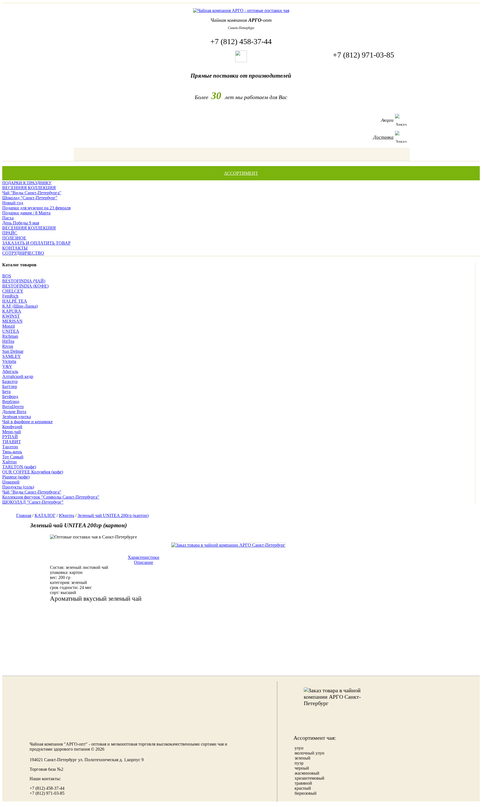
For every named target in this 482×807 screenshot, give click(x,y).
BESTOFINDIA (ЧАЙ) (23, 281)
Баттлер (9, 386)
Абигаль (10, 371)
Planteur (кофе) (16, 477)
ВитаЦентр (13, 406)
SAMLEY (11, 356)
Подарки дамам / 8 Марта (26, 212)
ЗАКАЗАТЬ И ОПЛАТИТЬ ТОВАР (36, 243)
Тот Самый (12, 456)
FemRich (10, 296)
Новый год (12, 202)
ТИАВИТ (11, 441)
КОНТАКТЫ (15, 248)
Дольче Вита (14, 411)
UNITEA (10, 331)
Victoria (9, 361)
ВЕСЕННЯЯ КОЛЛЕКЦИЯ (29, 187)
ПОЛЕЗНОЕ (14, 238)
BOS (6, 276)
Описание (143, 562)
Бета (6, 391)
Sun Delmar (12, 351)
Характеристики (143, 557)
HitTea (8, 341)
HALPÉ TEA (14, 301)
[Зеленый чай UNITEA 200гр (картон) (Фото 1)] (228, 545)
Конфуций (12, 426)
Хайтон (9, 461)
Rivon (7, 346)
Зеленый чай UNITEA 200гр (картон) (113, 515)
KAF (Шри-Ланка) (20, 306)
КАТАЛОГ (45, 515)
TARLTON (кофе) (19, 466)
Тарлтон (10, 446)
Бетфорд (10, 396)
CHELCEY (12, 291)
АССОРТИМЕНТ (241, 173)
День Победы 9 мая (20, 223)
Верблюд (10, 401)
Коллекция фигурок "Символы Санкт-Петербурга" (50, 497)
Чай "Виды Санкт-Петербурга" (31, 192)
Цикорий (11, 482)
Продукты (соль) (18, 487)
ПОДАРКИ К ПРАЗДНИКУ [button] (27, 183)
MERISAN (12, 321)
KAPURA (11, 311)
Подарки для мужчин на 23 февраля (36, 207)
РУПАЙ (10, 436)
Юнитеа (66, 515)
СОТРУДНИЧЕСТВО (23, 253)
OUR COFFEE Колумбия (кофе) (32, 472)
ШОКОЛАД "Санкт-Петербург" (33, 502)
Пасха (8, 217)
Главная (23, 515)
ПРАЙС (9, 233)
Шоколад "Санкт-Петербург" (29, 197)
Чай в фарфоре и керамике (27, 421)
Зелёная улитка (16, 416)
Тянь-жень (12, 451)
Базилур (10, 381)
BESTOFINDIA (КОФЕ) (25, 286)
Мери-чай (11, 431)
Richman (10, 336)
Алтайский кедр (17, 376)
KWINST (11, 316)
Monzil (8, 326)
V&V (7, 366)
